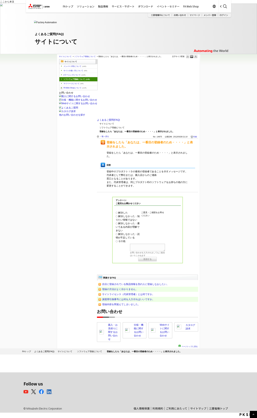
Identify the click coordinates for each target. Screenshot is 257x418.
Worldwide (214, 6)
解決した (123, 212)
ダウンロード (145, 6)
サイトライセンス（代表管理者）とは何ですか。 (128, 294)
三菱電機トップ (218, 408)
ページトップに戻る (190, 346)
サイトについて (65, 56)
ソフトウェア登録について (85, 56)
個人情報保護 (142, 408)
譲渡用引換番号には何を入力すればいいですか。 (128, 299)
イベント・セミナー (168, 6)
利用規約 (157, 408)
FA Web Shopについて (75, 88)
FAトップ (68, 6)
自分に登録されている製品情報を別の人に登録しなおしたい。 (135, 284)
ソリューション (85, 6)
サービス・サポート (123, 6)
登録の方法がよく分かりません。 (120, 289)
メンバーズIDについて (75, 66)
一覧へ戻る (104, 136)
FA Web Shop (191, 6)
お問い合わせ (180, 15)
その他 (121, 241)
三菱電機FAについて (160, 15)
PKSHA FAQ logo (248, 415)
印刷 (195, 137)
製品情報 (103, 6)
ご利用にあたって (176, 408)
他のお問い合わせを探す (72, 115)
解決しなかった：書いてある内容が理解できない (128, 227)
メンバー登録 (210, 15)
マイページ (195, 15)
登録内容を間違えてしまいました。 (121, 304)
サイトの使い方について (75, 71)
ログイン (224, 15)
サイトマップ (198, 408)
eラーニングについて (75, 75)
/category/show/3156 (61, 88)
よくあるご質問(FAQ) (108, 120)
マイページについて (74, 83)
